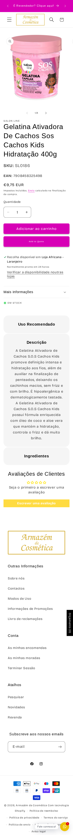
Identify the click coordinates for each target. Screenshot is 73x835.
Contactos (16, 588)
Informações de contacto (52, 824)
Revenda (15, 717)
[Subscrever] (60, 746)
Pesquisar (16, 697)
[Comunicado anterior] (8, 6)
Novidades (16, 707)
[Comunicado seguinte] (65, 6)
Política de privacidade (24, 817)
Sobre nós (16, 578)
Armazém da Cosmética (32, 805)
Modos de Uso (19, 599)
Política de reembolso (44, 810)
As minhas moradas (24, 658)
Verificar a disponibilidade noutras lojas (35, 274)
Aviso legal (39, 831)
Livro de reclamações (25, 619)
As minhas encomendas (27, 648)
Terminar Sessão (21, 668)
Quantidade (12, 202)
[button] (9, 20)
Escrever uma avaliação (36, 503)
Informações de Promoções (30, 609)
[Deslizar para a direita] (46, 113)
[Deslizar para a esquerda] (27, 113)
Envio (31, 190)
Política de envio (20, 824)
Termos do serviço (56, 817)
